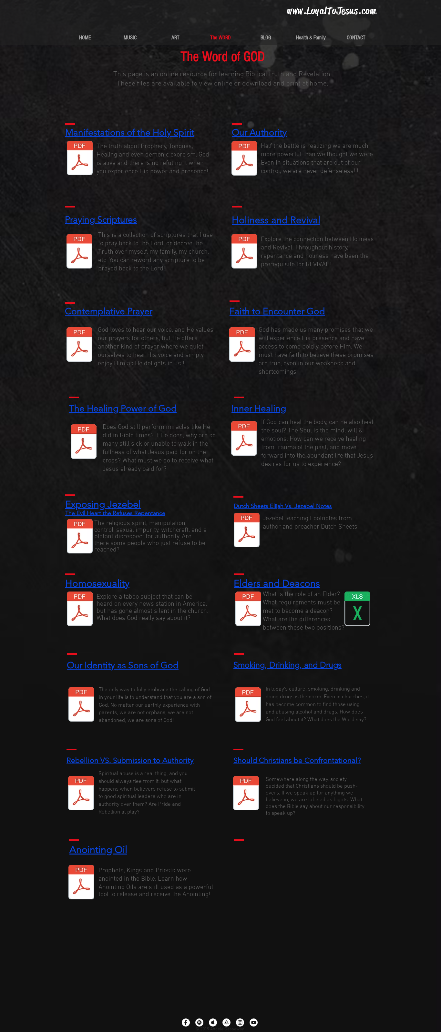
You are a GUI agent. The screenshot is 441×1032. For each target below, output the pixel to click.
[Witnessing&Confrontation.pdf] (246, 793)
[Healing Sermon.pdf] (83, 442)
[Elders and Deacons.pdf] (248, 609)
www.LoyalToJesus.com (331, 11)
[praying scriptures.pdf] (79, 252)
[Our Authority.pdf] (244, 159)
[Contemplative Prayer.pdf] (79, 345)
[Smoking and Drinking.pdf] (247, 705)
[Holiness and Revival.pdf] (244, 252)
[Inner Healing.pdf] (244, 439)
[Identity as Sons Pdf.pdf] (81, 705)
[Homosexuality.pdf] (79, 609)
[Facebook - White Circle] (186, 1022)
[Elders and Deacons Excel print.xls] (357, 609)
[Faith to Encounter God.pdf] (242, 345)
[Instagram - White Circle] (240, 1022)
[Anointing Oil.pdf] (81, 883)
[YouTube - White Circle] (254, 1022)
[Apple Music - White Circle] (213, 1022)
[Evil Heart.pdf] (79, 537)
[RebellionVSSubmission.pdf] (81, 793)
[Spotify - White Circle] (199, 1022)
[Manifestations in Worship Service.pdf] (79, 158)
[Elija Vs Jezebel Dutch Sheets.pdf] (246, 530)
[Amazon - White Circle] (226, 1022)
